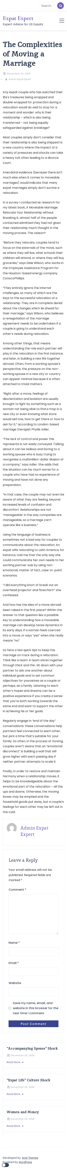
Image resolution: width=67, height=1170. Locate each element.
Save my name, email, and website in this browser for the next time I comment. (35, 1008)
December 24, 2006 (19, 73)
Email (14, 963)
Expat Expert (18, 18)
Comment (17, 889)
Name (14, 943)
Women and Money (23, 1112)
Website (15, 983)
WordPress (25, 1162)
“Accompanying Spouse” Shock (32, 1048)
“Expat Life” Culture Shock (28, 1080)
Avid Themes (30, 1158)
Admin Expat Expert (20, 79)
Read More (14, 1062)
